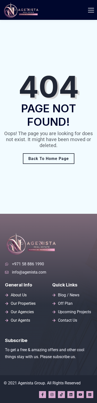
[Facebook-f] (42, 394)
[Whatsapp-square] (89, 394)
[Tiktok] (61, 394)
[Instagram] (51, 394)
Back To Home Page (48, 158)
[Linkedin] (70, 394)
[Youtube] (80, 394)
